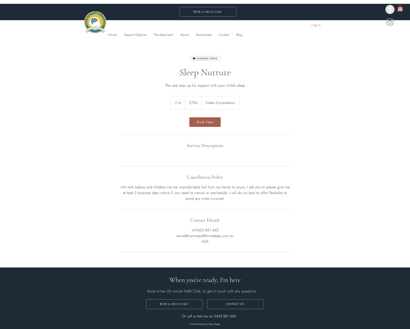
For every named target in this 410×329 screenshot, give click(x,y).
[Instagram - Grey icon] (390, 22)
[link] (205, 122)
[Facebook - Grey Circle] (390, 9)
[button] (400, 8)
